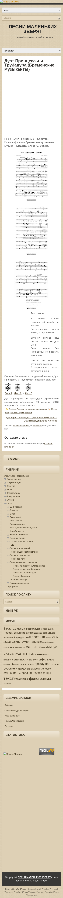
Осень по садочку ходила (17, 710)
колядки (8, 647)
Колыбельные (17, 530)
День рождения (17, 523)
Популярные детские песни (23, 562)
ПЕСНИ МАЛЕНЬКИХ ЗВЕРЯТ (33, 29)
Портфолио (12, 586)
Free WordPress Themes (24, 891)
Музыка (10, 499)
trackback (37, 425)
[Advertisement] (31, 104)
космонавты (19, 647)
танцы (47, 673)
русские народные (17, 668)
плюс (23, 664)
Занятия (11, 485)
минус (52, 646)
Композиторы (13, 492)
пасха (45, 654)
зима (6, 641)
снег (19, 673)
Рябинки (9, 705)
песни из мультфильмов (21, 412)
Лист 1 (8, 393)
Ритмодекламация (19, 579)
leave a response (21, 425)
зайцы (48, 637)
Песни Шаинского (21, 575)
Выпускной (15, 517)
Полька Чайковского (14, 720)
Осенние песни (17, 537)
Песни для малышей (20, 548)
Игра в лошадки (12, 715)
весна (46, 632)
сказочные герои (41, 668)
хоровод (8, 683)
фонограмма (40, 678)
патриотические (12, 659)
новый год (12, 653)
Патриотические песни (21, 541)
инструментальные (28, 641)
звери (54, 637)
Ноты (9, 503)
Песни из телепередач (24, 572)
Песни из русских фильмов (26, 568)
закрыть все (23, 475)
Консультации (13, 496)
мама (44, 647)
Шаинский (37, 632)
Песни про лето (18, 558)
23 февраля (16, 506)
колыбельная (48, 641)
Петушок (9, 726)
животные (37, 636)
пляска (30, 664)
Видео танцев (13, 478)
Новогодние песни (19, 534)
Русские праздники (19, 582)
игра (12, 642)
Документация (14, 482)
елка (26, 637)
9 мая (12, 513)
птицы (55, 664)
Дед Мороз (41, 628)
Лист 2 (18, 393)
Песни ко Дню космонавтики (24, 551)
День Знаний (16, 520)
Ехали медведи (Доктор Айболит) (40, 420)
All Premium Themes (48, 889)
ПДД (12, 544)
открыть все (9, 475)
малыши (33, 646)
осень (38, 654)
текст (9, 678)
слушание (10, 673)
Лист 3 (28, 393)
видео (52, 632)
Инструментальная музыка (23, 527)
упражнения (21, 679)
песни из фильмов (12, 664)
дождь (19, 637)
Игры (9, 489)
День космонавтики (23, 632)
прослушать (43, 664)
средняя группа (32, 673)
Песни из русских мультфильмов (32, 409)
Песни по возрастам (20, 555)
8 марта (14, 510)
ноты (7, 412)
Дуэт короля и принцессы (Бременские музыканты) (31, 417)
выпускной (10, 637)
